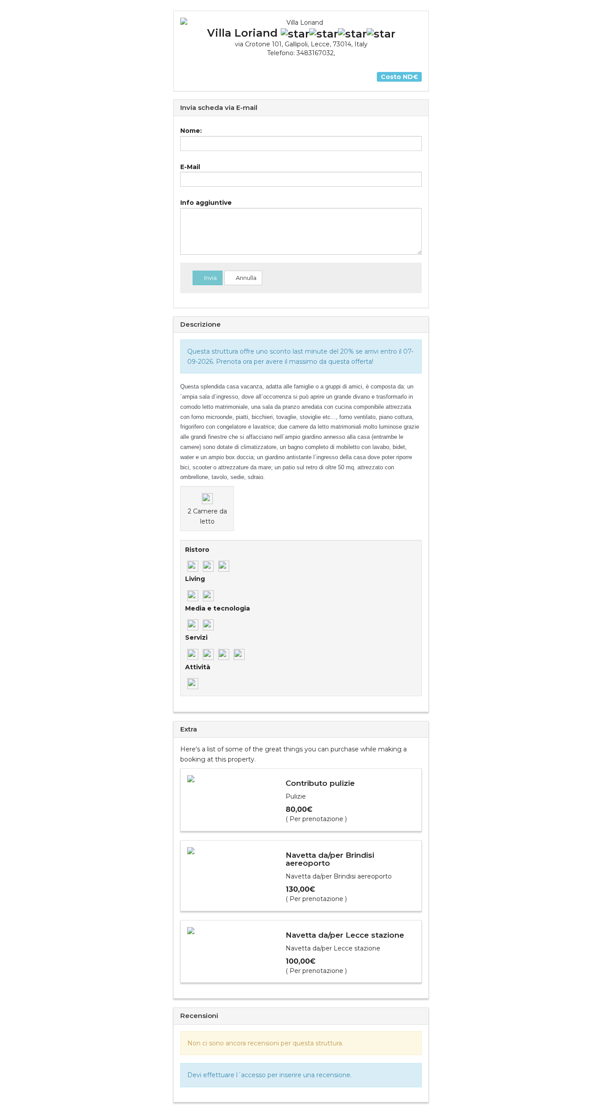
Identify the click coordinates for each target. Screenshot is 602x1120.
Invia (210, 277)
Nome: (191, 131)
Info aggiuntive (206, 203)
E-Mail (190, 167)
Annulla (245, 277)
